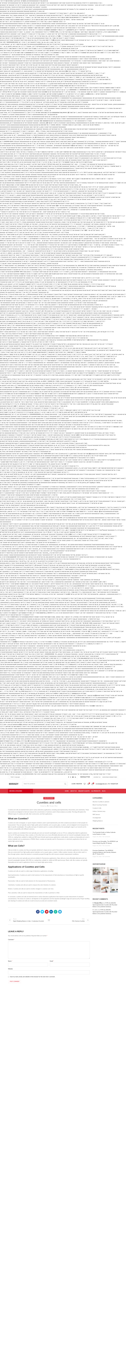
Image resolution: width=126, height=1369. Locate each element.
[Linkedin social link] (75, 777)
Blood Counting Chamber (100, 805)
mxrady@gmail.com (101, 784)
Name (10, 961)
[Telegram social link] (60, 912)
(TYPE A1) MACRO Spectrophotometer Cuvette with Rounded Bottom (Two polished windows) (105, 904)
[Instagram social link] (70, 777)
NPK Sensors (96, 814)
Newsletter (85, 777)
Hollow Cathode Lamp (99, 811)
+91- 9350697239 (113, 784)
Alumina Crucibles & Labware (101, 801)
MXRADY (13, 784)
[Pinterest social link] (47, 912)
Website (10, 969)
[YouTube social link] (73, 777)
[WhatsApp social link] (55, 912)
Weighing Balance (98, 821)
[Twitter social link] (42, 912)
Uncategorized (48, 798)
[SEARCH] (65, 784)
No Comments (106, 836)
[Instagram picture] (97, 871)
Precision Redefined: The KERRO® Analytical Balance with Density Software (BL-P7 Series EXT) (104, 852)
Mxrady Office (98, 903)
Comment (11, 939)
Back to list (49, 920)
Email (52, 961)
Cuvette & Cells (97, 808)
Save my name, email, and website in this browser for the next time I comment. (32, 976)
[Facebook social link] (68, 777)
